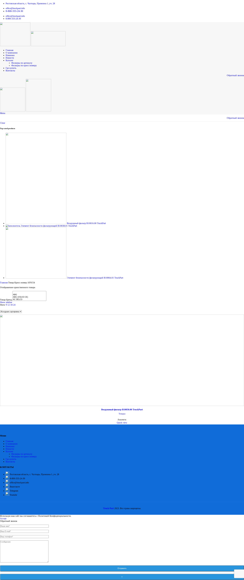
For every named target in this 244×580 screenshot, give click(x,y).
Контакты (10, 461)
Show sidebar (6, 302)
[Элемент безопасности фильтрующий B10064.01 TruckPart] (36, 278)
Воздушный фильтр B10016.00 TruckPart (86, 223)
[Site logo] (15, 45)
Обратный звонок (235, 75)
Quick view (122, 422)
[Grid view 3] (6, 308)
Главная (4, 282)
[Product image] (122, 361)
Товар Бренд (6, 299)
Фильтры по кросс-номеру (24, 65)
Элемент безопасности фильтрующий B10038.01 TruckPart (49, 226)
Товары (122, 413)
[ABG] (29, 295)
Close (2, 123)
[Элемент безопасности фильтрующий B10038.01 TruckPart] (13, 226)
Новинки (10, 446)
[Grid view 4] (12, 308)
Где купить (11, 459)
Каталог (9, 451)
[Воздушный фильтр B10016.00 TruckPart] (36, 223)
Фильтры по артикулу (21, 63)
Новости (10, 449)
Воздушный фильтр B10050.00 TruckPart (122, 409)
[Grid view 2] (1, 308)
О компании (12, 444)
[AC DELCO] (29, 299)
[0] (29, 292)
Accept (3, 518)
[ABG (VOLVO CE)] (29, 297)
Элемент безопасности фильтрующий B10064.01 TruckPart (95, 278)
